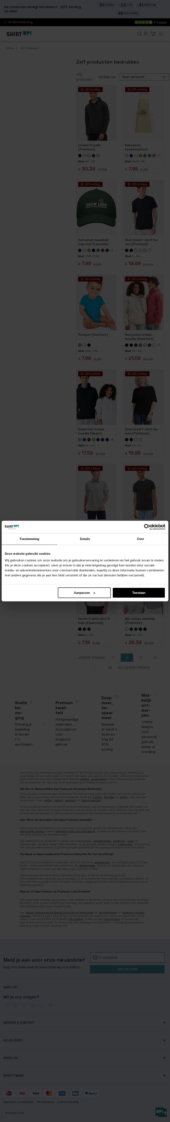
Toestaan (138, 592)
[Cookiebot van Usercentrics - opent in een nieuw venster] (147, 527)
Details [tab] (85, 539)
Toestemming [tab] (29, 539)
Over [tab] (140, 539)
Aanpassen (82, 592)
